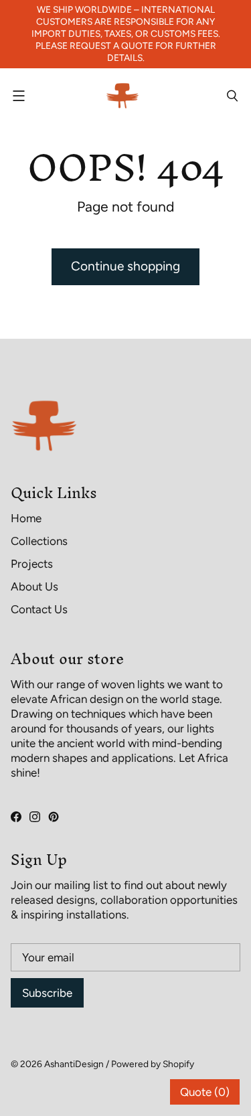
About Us (34, 586)
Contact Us (39, 609)
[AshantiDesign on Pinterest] (53, 816)
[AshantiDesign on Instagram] (34, 816)
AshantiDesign (74, 1063)
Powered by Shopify (152, 1063)
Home (26, 518)
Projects (32, 563)
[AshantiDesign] (122, 95)
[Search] (232, 95)
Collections (39, 541)
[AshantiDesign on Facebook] (16, 816)
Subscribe (47, 993)
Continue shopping (125, 266)
